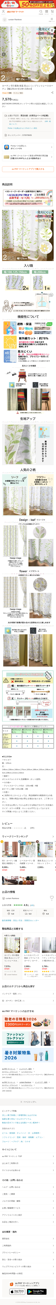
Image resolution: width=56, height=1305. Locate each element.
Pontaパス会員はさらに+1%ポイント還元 (22, 128)
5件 (32, 905)
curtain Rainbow (25, 1082)
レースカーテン (26, 1072)
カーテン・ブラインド (10, 1072)
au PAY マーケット (8, 1069)
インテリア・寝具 (25, 1069)
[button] (52, 92)
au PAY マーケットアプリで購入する (28, 169)
